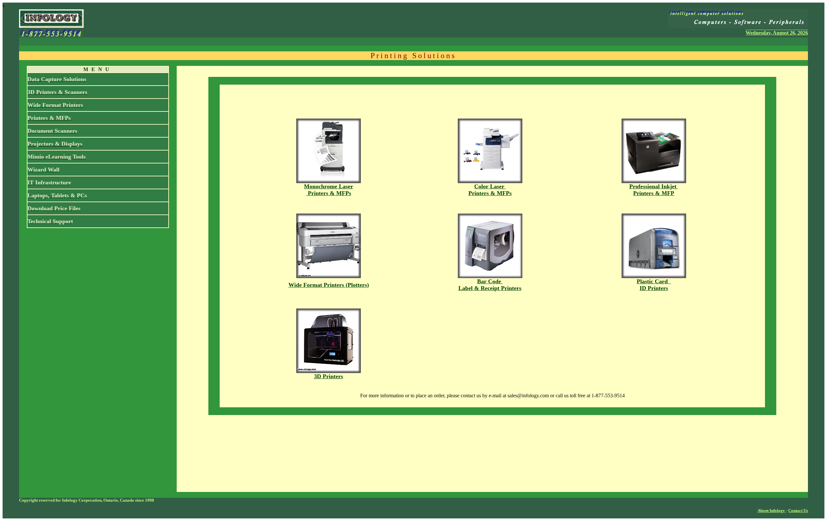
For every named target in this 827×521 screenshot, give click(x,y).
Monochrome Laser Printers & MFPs (328, 189)
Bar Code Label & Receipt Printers (489, 284)
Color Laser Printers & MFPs (490, 189)
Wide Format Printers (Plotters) (328, 285)
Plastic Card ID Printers (654, 284)
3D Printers (328, 376)
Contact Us (798, 510)
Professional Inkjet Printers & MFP (653, 189)
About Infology (772, 510)
